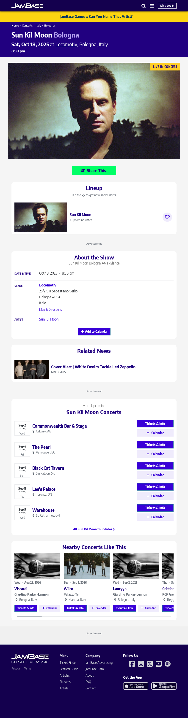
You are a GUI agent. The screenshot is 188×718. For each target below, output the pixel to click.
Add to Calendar (96, 331)
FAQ (88, 682)
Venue (18, 286)
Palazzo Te (71, 594)
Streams (65, 682)
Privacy (15, 668)
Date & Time (22, 273)
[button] (143, 6)
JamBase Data (95, 669)
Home (15, 25)
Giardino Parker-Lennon (31, 594)
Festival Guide (69, 669)
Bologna (49, 25)
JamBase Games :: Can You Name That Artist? (96, 16)
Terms (27, 668)
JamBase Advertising (99, 662)
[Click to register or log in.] (167, 217)
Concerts (27, 25)
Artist (18, 319)
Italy (38, 25)
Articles (65, 675)
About (90, 675)
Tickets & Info (25, 608)
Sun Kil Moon (48, 319)
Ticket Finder (68, 662)
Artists (64, 688)
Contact (91, 688)
